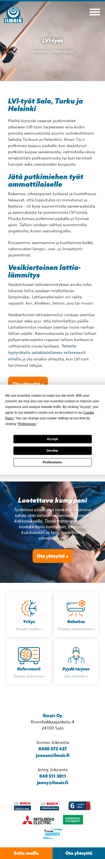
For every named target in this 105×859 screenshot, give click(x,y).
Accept (52, 439)
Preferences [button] (27, 424)
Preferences (52, 462)
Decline (52, 451)
